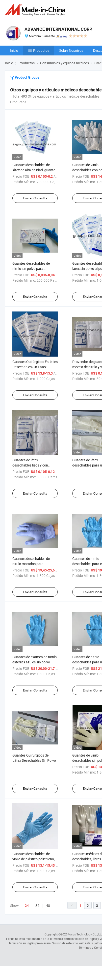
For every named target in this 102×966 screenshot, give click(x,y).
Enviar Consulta (35, 198)
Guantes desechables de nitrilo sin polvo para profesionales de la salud (31, 268)
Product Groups (26, 77)
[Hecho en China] (36, 10)
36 (37, 905)
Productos (41, 50)
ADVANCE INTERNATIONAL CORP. (59, 29)
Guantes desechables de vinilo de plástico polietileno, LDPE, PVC (33, 858)
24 (27, 906)
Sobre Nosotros (71, 50)
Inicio (14, 50)
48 (48, 905)
